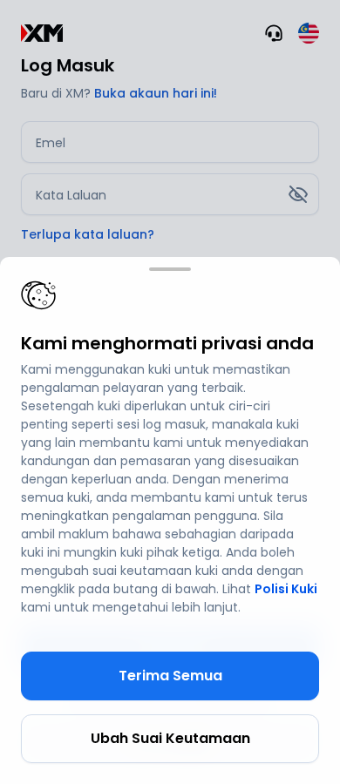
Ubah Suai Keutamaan (170, 738)
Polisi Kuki (286, 589)
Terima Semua (170, 676)
